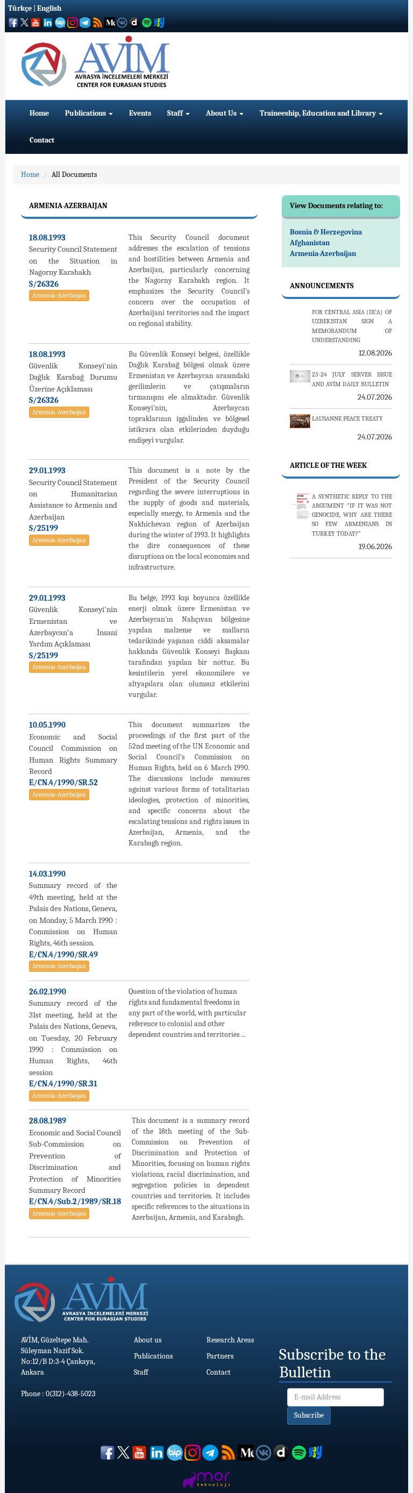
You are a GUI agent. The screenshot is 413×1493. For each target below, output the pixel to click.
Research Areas (230, 1340)
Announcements (322, 285)
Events (140, 113)
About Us (222, 113)
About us (147, 1340)
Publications (86, 113)
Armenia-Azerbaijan (59, 295)
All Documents (74, 174)
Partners (219, 1356)
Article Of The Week (328, 465)
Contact (42, 140)
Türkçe (20, 8)
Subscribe (309, 1415)
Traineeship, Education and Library (319, 113)
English (49, 8)
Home (39, 113)
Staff (175, 113)
